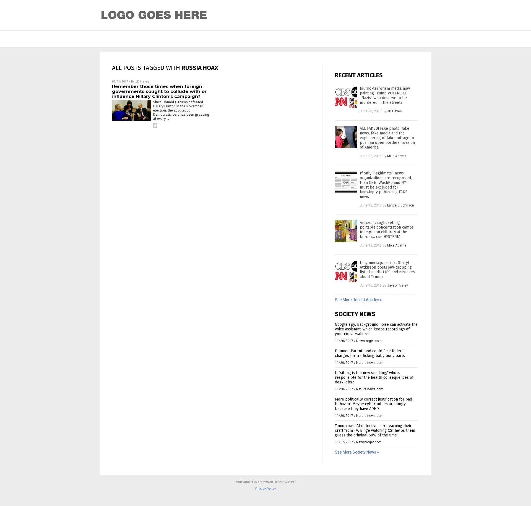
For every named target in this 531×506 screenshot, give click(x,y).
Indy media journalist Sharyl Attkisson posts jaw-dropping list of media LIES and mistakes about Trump (387, 269)
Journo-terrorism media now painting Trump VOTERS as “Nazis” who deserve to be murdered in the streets (385, 95)
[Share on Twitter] (155, 125)
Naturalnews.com (369, 363)
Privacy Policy (265, 489)
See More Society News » (357, 452)
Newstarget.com (369, 341)
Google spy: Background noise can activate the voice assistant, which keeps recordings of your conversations (376, 329)
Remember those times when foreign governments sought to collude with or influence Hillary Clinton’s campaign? (159, 91)
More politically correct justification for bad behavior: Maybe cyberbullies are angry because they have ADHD (373, 404)
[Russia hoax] (154, 21)
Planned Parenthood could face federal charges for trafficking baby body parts (370, 353)
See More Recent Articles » (358, 300)
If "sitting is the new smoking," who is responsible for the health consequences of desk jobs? (374, 377)
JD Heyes (142, 81)
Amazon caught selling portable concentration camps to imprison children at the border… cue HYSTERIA (387, 229)
